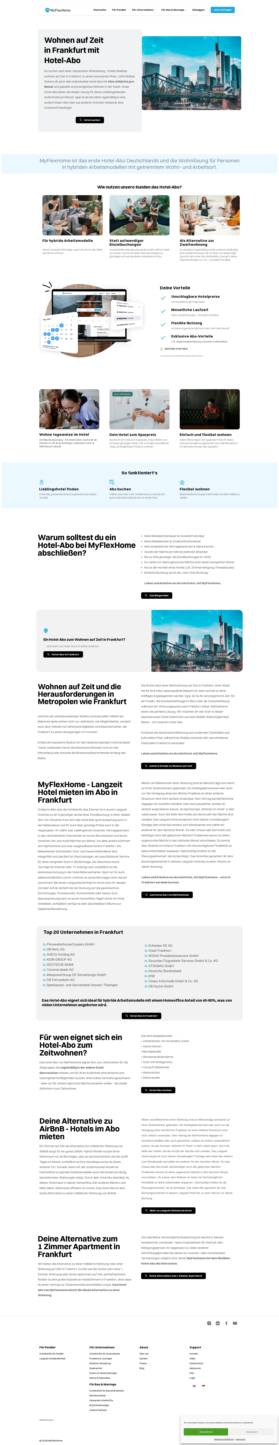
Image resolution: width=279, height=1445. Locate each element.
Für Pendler (119, 9)
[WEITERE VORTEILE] (161, 349)
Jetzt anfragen (223, 9)
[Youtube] (235, 1323)
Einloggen (198, 9)
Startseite (99, 9)
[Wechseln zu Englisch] (194, 1386)
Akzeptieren (206, 1431)
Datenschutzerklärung (224, 1439)
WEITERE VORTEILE (176, 348)
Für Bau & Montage (172, 9)
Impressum (240, 1439)
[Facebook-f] (226, 1323)
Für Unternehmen (142, 9)
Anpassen (252, 1431)
